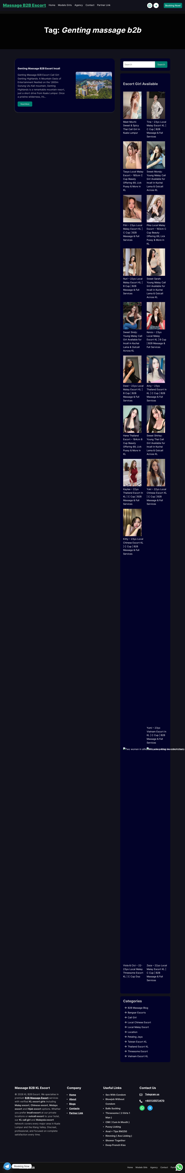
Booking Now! (173, 5)
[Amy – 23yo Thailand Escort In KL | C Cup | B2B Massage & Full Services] (156, 370)
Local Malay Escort (138, 1027)
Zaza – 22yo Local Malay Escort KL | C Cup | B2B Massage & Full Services (157, 973)
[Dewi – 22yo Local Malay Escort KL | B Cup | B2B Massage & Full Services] (132, 370)
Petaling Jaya (135, 1036)
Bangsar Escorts (137, 1012)
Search (161, 64)
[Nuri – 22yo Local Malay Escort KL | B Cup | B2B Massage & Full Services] (132, 262)
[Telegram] (7, 1166)
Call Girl (132, 1017)
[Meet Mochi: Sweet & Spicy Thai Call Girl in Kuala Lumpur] (132, 106)
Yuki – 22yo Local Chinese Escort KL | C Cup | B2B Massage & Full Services (157, 496)
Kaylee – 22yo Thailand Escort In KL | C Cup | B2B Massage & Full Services (133, 496)
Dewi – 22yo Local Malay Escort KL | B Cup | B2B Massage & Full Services (133, 393)
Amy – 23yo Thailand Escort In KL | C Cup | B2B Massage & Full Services (156, 393)
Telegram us (152, 1094)
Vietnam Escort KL (138, 1056)
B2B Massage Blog (138, 1007)
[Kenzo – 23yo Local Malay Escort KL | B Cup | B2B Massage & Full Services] (156, 316)
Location (132, 1032)
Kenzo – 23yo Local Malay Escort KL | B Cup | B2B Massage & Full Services (156, 339)
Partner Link (76, 1113)
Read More (25, 104)
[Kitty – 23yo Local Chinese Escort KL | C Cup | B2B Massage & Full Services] (132, 523)
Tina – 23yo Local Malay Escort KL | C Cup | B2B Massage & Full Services (156, 129)
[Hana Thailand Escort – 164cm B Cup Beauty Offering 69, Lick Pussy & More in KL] (132, 419)
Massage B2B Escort (24, 5)
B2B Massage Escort (36, 1098)
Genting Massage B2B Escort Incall (39, 68)
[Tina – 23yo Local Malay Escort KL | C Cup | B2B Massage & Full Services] (156, 106)
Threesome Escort (138, 1051)
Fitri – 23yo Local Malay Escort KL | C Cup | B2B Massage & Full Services (133, 232)
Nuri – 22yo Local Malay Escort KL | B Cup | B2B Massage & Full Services (133, 286)
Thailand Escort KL (138, 1046)
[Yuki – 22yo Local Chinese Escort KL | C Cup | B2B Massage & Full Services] (156, 473)
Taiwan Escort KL (137, 1041)
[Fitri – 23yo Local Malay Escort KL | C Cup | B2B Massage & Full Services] (132, 209)
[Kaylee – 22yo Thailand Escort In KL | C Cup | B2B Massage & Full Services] (132, 473)
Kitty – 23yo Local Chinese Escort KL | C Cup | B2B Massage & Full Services (133, 546)
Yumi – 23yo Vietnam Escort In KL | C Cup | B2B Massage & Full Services (156, 735)
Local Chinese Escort (139, 1022)
